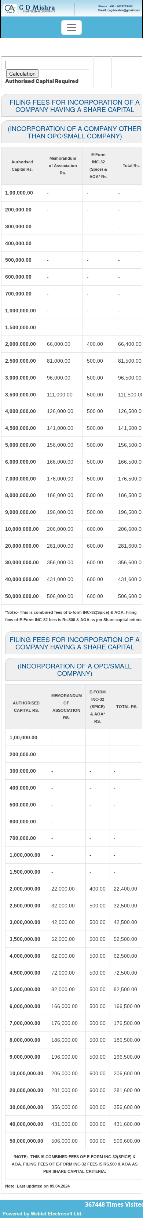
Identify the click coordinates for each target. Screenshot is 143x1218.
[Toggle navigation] (71, 27)
